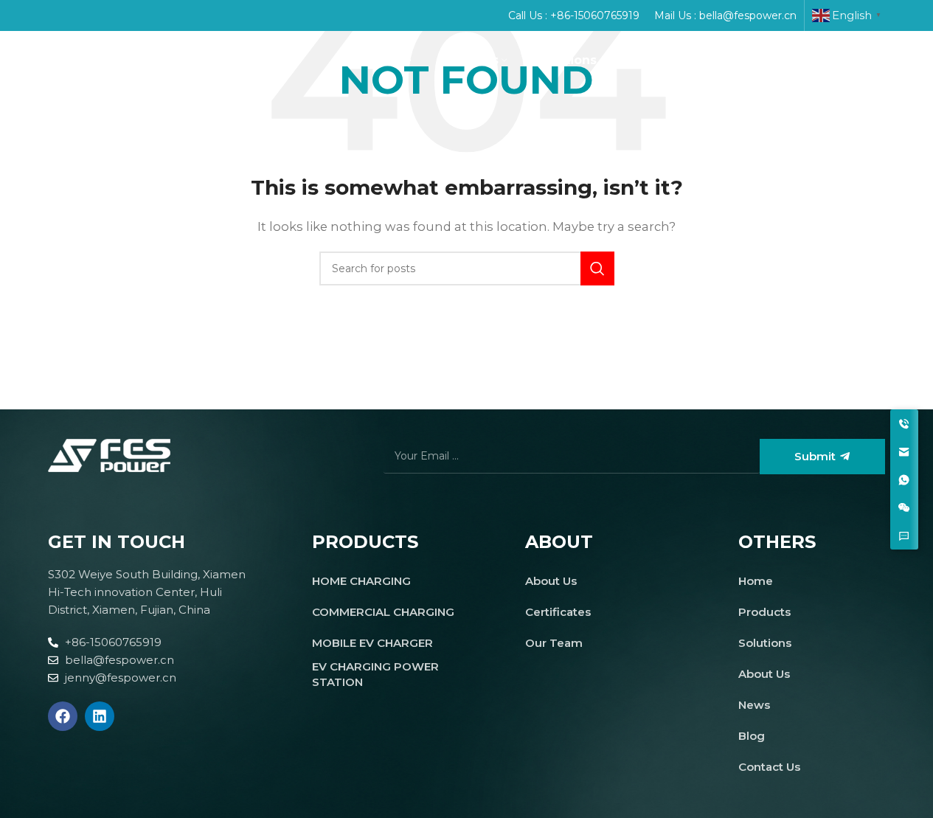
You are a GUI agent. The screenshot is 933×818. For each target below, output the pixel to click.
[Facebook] (62, 716)
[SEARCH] (597, 268)
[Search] (877, 60)
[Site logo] (99, 59)
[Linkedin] (99, 716)
